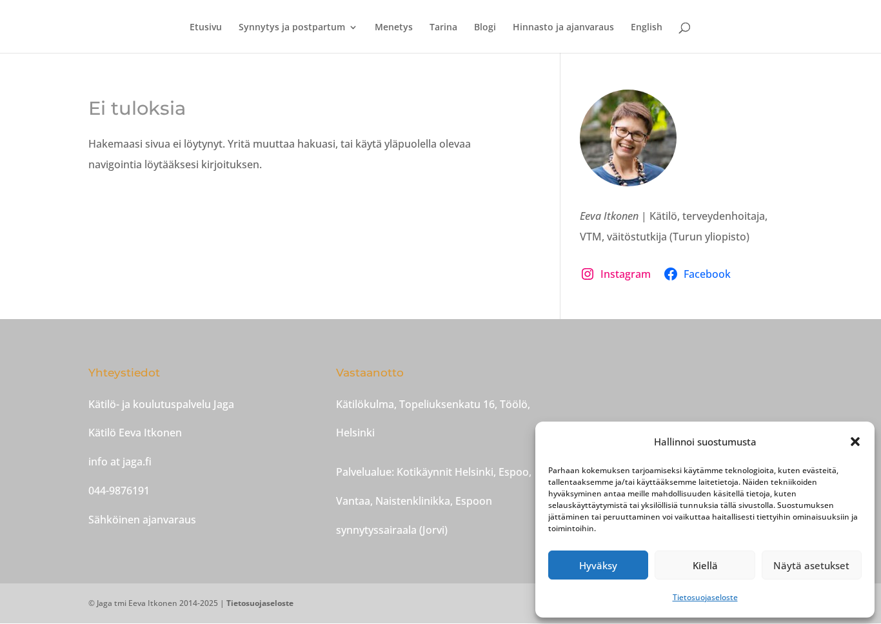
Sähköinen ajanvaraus (142, 519)
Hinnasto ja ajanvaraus (563, 28)
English (646, 28)
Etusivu (206, 28)
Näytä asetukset (811, 565)
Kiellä (705, 565)
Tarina (443, 28)
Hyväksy (598, 565)
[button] (855, 441)
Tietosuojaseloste (705, 597)
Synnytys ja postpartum (292, 28)
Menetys (394, 28)
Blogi (485, 28)
